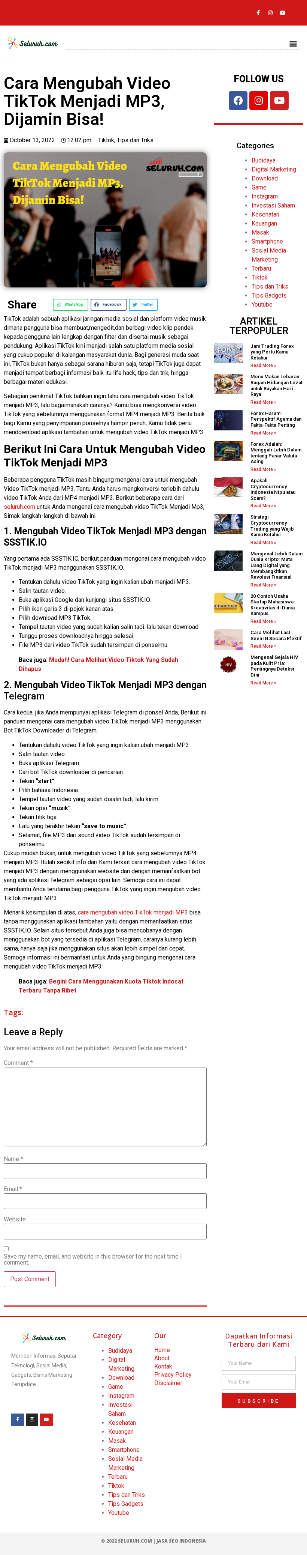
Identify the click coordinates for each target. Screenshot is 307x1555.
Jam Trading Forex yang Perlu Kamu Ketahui (272, 352)
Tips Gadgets (269, 295)
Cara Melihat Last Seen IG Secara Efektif (276, 635)
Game (259, 187)
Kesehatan (265, 214)
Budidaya (264, 160)
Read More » (263, 365)
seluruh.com (19, 506)
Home (162, 1349)
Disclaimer (168, 1383)
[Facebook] (238, 100)
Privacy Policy (173, 1374)
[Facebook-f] (258, 13)
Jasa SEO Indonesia (181, 1541)
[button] (293, 43)
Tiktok (106, 140)
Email (13, 1189)
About (162, 1358)
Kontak (163, 1366)
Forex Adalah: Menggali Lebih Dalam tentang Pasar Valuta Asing (275, 453)
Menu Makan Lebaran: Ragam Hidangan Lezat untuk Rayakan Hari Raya (276, 385)
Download (265, 178)
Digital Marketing (274, 169)
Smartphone (267, 241)
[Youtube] (282, 13)
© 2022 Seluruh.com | (128, 1541)
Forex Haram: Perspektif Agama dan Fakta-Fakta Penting (275, 419)
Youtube (262, 304)
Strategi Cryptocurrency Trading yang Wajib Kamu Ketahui (272, 525)
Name (13, 1159)
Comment (18, 1063)
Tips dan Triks (135, 140)
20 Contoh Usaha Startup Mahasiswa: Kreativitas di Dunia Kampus (272, 605)
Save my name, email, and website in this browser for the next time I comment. (93, 1260)
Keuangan (264, 223)
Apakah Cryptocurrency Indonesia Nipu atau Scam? (272, 489)
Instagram (265, 196)
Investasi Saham (273, 205)
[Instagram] (270, 13)
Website (15, 1220)
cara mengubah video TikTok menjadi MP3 (133, 912)
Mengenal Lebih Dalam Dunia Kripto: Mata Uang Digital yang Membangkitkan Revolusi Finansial (276, 565)
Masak (260, 232)
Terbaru (261, 268)
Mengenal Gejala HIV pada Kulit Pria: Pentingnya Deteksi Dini (274, 666)
